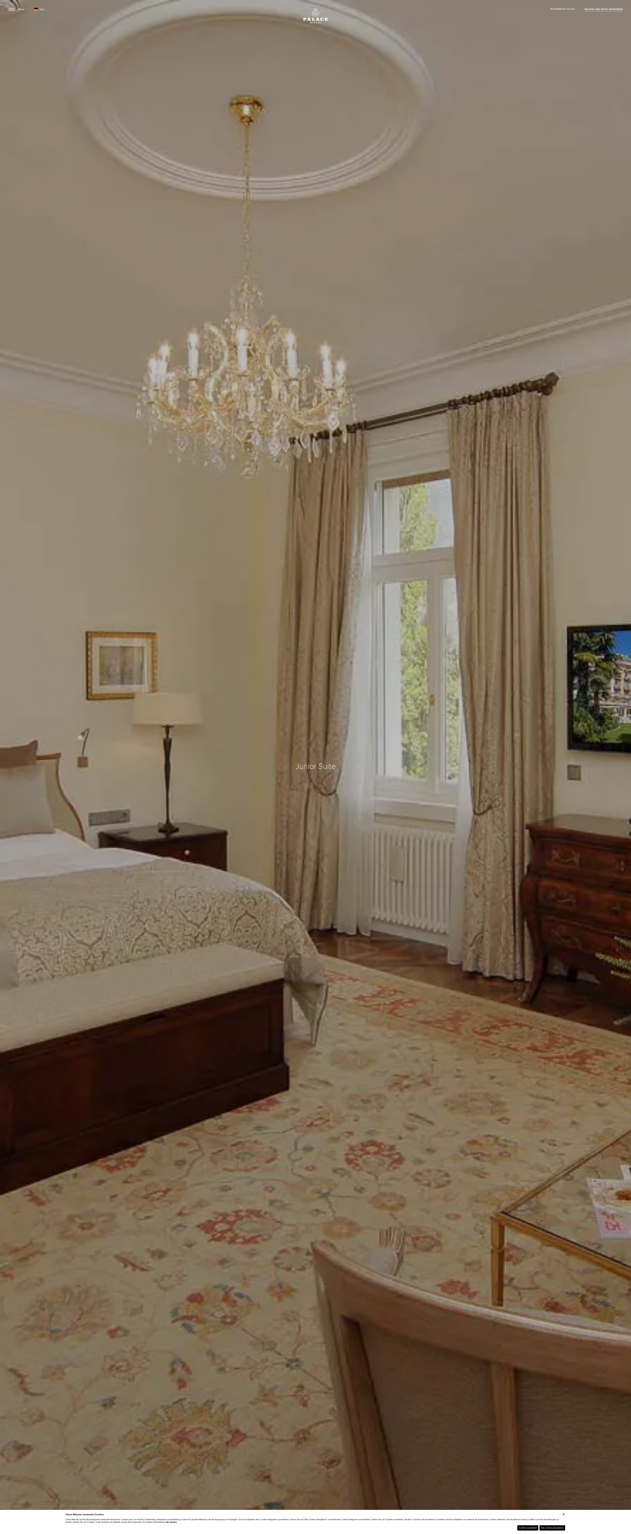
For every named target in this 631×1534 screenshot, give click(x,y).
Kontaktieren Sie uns (563, 9)
